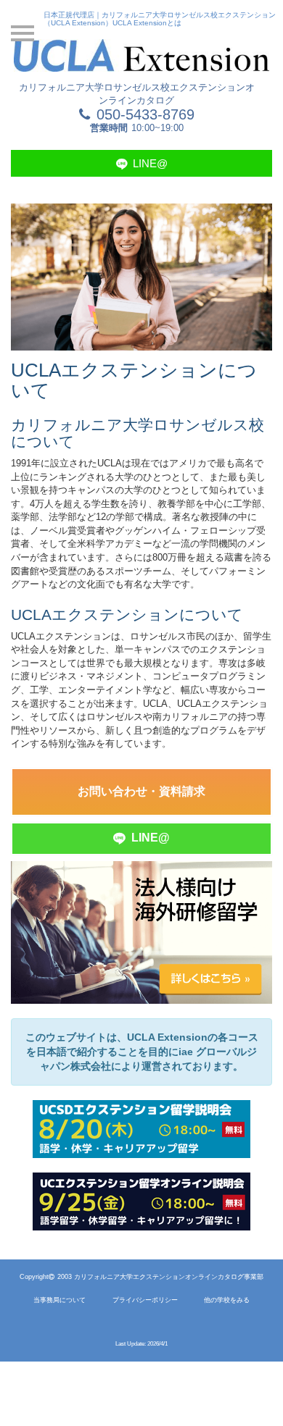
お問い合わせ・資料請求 (141, 791)
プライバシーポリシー (145, 1300)
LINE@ (149, 163)
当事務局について (59, 1300)
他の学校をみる (227, 1300)
